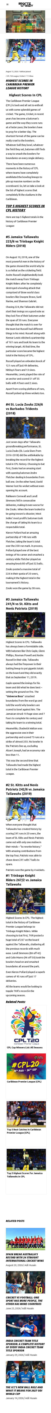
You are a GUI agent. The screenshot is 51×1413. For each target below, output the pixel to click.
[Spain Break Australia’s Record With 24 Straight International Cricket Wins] (25, 1239)
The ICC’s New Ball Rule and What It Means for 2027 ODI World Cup (24, 1390)
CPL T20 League (13, 76)
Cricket (22, 76)
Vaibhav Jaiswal (25, 71)
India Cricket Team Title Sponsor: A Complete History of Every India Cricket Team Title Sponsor (25, 1345)
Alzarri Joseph (13, 750)
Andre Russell (13, 275)
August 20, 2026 (14, 1265)
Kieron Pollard (13, 532)
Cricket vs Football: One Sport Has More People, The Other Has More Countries (24, 1301)
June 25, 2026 (13, 1308)
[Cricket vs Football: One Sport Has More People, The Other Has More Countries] (25, 1282)
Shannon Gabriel (27, 301)
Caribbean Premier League (25, 101)
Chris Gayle (32, 651)
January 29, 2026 (15, 1355)
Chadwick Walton (28, 728)
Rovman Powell (23, 655)
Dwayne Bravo (27, 297)
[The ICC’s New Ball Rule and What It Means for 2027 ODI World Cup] (25, 1372)
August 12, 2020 (12, 71)
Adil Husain (30, 1265)
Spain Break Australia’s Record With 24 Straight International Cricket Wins (25, 1257)
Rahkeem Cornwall (16, 496)
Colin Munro (16, 957)
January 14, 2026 (15, 1398)
